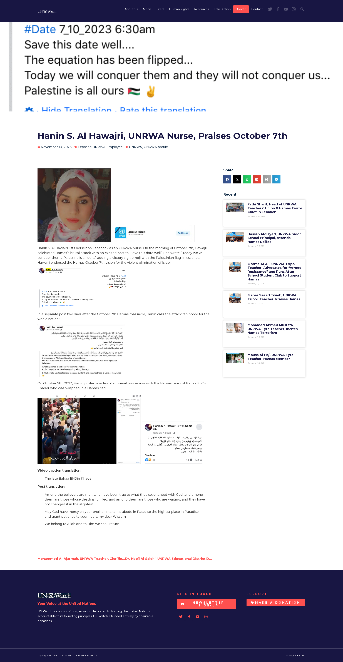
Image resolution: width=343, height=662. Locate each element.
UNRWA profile (156, 147)
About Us (131, 9)
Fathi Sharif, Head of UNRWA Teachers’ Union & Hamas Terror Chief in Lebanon (275, 208)
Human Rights (179, 9)
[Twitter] (270, 9)
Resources (201, 9)
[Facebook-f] (278, 9)
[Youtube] (286, 9)
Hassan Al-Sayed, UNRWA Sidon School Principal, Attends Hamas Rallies (275, 238)
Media (147, 9)
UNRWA (135, 147)
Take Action (222, 9)
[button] (302, 9)
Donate (241, 9)
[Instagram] (294, 9)
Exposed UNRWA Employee (100, 147)
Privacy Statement (295, 655)
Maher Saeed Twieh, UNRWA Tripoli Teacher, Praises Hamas (274, 297)
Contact (257, 9)
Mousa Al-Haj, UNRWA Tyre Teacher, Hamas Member (271, 357)
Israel (160, 9)
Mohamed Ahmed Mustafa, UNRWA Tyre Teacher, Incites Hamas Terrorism (273, 329)
